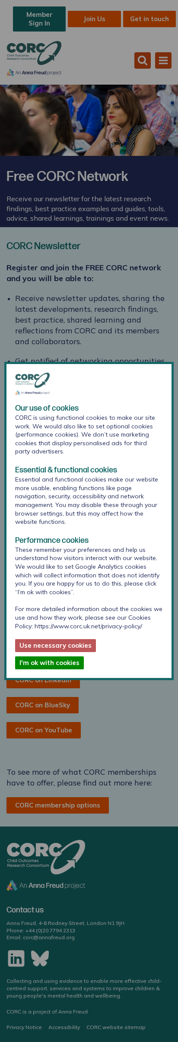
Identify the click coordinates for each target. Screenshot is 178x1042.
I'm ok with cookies (49, 663)
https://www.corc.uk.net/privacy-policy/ (88, 626)
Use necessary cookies (55, 645)
